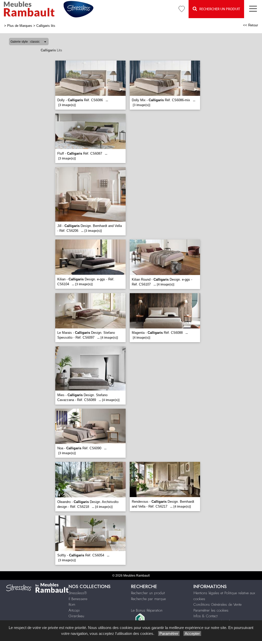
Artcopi (74, 610)
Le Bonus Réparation (146, 610)
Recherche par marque (148, 599)
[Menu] (253, 9)
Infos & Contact (205, 616)
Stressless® (78, 593)
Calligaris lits (45, 26)
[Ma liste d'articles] (182, 9)
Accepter (192, 633)
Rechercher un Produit (218, 9)
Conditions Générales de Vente (217, 604)
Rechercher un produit (148, 593)
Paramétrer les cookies (210, 610)
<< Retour (250, 25)
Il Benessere (78, 599)
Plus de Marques (19, 26)
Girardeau (76, 616)
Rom (72, 604)
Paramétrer (168, 633)
